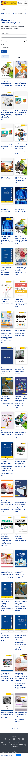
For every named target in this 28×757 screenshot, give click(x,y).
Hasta (2, 45)
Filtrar (4, 57)
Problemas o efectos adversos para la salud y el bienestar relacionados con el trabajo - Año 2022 (21, 83)
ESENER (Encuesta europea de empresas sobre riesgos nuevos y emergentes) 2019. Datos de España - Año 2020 (6, 540)
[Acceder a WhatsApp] (5, 739)
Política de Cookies (14, 746)
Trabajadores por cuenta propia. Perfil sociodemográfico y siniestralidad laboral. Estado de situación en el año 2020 (21, 148)
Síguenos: (14, 736)
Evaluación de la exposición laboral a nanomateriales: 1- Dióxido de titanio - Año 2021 (21, 369)
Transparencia (12, 742)
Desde (3, 39)
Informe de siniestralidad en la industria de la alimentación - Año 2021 (20, 434)
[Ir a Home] (12, 3)
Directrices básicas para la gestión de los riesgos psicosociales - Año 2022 (20, 270)
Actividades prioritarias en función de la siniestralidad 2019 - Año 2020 (21, 538)
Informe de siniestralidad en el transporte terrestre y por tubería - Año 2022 (21, 240)
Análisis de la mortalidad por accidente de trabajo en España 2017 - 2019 (21, 303)
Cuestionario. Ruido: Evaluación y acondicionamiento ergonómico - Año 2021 (7, 369)
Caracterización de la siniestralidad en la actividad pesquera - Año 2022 (6, 209)
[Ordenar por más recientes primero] (19, 57)
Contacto (4, 744)
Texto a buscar (5, 33)
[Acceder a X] (9, 739)
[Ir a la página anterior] (7, 728)
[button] (25, 2)
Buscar (4, 52)
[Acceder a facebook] (23, 739)
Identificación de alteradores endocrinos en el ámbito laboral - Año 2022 (7, 240)
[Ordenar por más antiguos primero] (21, 57)
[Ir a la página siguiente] (21, 728)
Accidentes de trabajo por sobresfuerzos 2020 (7, 301)
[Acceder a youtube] (14, 739)
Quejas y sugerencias (21, 742)
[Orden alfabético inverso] (26, 57)
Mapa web (10, 744)
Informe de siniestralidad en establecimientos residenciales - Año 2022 (6, 83)
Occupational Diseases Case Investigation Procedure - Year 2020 (6, 637)
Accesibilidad (22, 744)
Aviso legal (15, 744)
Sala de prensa (4, 742)
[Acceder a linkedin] (18, 739)
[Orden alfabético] (23, 57)
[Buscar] (25, 9)
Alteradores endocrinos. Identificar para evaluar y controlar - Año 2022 (21, 209)
